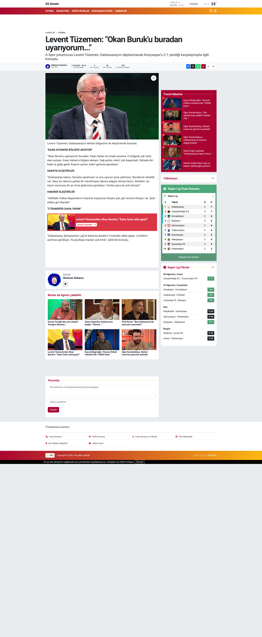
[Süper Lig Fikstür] (213, 267)
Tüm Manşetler (185, 436)
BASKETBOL (62, 11)
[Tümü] (213, 178)
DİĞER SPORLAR (80, 11)
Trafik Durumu (98, 436)
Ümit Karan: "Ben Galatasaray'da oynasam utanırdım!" (138, 323)
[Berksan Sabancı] (54, 279)
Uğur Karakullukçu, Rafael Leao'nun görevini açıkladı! (135, 353)
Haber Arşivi (97, 443)
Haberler (50, 33)
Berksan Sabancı (73, 278)
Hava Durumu (55, 436)
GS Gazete (52, 3)
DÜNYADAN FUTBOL (102, 11)
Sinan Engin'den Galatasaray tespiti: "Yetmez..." (99, 323)
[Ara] (211, 11)
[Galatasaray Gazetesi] (57, 427)
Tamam (140, 462)
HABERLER (121, 11)
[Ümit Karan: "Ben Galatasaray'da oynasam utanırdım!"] (139, 309)
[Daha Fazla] (203, 66)
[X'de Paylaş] (193, 66)
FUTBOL (49, 11)
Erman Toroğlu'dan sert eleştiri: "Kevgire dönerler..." (63, 323)
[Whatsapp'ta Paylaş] (198, 66)
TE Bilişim (212, 455)
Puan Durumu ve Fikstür (146, 436)
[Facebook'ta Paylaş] (188, 66)
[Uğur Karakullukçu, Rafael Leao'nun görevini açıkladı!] (139, 339)
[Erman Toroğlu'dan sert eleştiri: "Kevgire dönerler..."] (65, 309)
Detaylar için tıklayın (189, 257)
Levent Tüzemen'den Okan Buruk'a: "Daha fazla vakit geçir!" (64, 353)
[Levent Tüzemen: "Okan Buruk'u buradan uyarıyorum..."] (102, 106)
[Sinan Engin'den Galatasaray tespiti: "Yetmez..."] (102, 309)
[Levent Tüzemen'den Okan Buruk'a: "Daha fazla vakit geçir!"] (65, 339)
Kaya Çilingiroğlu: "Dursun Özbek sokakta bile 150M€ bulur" (101, 353)
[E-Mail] (65, 284)
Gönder (53, 409)
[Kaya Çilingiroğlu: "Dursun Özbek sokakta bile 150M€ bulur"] (102, 339)
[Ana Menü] (215, 11)
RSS (51, 455)
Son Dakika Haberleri (58, 443)
